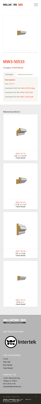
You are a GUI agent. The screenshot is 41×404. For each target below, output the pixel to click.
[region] (20, 342)
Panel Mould (17, 67)
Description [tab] (9, 74)
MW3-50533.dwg (28, 88)
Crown (5, 359)
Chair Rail (6, 362)
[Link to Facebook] (36, 396)
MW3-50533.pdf (26, 97)
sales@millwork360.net (12, 386)
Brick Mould (7, 365)
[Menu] (35, 4)
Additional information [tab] (25, 74)
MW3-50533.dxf (26, 92)
